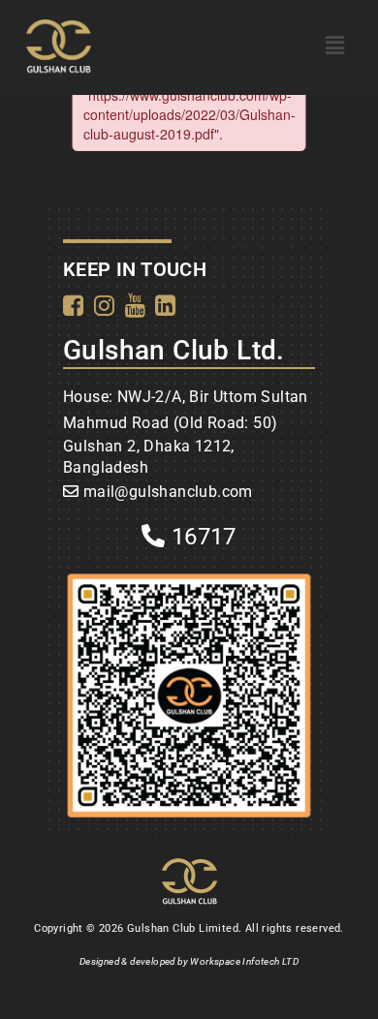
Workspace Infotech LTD (244, 961)
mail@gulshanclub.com (168, 491)
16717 (201, 536)
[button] (335, 45)
